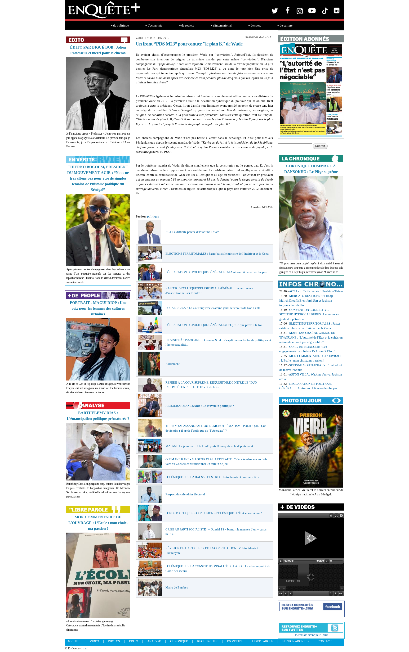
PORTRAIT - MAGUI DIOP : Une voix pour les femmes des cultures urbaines (98, 308)
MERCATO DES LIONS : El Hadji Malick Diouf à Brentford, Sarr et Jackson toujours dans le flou (306, 300)
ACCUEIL (73, 641)
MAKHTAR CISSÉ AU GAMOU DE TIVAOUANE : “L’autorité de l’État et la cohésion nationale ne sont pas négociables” (311, 337)
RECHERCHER (207, 641)
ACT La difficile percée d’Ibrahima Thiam (192, 232)
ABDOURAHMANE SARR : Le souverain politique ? (199, 406)
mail (86, 648)
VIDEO (94, 641)
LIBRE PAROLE (262, 641)
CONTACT (325, 641)
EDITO (133, 641)
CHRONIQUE (179, 641)
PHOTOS (114, 641)
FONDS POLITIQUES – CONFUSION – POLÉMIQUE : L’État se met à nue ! (213, 513)
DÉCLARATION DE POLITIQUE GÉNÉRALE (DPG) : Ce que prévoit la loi (213, 325)
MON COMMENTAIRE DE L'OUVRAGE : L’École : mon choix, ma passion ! (98, 522)
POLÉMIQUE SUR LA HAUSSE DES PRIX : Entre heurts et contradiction (212, 477)
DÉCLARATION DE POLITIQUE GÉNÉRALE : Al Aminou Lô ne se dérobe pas (216, 272)
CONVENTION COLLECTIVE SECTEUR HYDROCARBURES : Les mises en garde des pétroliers (309, 314)
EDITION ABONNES (295, 641)
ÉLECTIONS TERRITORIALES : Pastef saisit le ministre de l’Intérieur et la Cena (217, 253)
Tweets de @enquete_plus (311, 635)
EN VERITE (235, 641)
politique (153, 216)
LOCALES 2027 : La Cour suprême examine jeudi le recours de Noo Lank (212, 308)
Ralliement (172, 364)
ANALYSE (154, 641)
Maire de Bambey (176, 587)
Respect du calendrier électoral (185, 494)
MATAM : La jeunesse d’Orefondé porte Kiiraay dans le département (209, 446)
